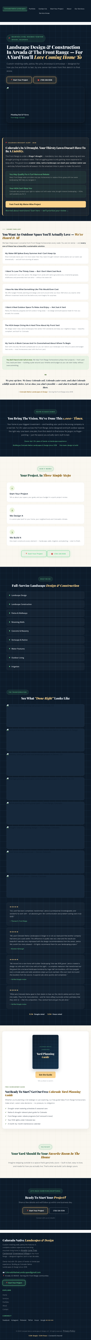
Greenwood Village (21, 1253)
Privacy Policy (69, 1331)
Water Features (18, 648)
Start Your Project (56, 9)
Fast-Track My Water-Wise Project (25, 204)
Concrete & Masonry (20, 631)
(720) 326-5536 (44, 80)
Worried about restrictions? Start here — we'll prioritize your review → (37, 210)
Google (47, 1320)
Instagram (14, 1320)
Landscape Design (19, 595)
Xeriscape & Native (19, 640)
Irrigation (15, 666)
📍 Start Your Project (19, 80)
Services (6, 1298)
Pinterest (23, 1320)
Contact (5, 1309)
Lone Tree (32, 1250)
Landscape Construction (21, 604)
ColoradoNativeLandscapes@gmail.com (23, 1272)
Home (5, 1295)
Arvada (24, 1250)
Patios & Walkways (19, 613)
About (69, 9)
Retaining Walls (17, 622)
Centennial (7, 1253)
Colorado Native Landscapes (14, 9)
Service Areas (44, 13)
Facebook (6, 1320)
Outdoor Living (17, 657)
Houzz (36, 1320)
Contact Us (43, 9)
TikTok (30, 1320)
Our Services (79, 9)
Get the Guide (45, 1074)
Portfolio (32, 9)
